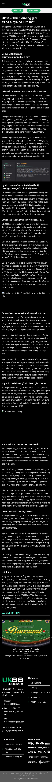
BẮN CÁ (31, 775)
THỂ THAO (23, 775)
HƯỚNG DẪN (37, 773)
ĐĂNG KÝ (27, 773)
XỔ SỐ (45, 773)
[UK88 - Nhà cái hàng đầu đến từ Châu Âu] (26, 4)
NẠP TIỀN (19, 773)
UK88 (28, 30)
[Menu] (3, 4)
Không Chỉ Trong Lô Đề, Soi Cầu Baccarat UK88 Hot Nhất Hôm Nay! (26, 650)
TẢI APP (11, 773)
